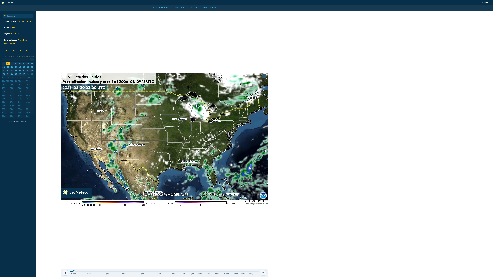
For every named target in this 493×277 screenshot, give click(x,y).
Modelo (9, 27)
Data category (16, 41)
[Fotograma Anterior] (6, 50)
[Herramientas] (263, 273)
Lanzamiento (18, 21)
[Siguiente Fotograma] (20, 50)
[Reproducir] (13, 50)
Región (13, 34)
